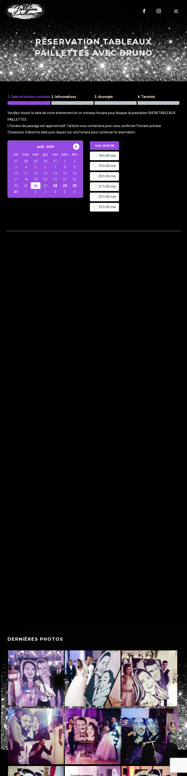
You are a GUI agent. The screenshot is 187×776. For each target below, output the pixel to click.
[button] (14, 146)
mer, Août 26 (104, 145)
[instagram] (159, 11)
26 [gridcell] (35, 185)
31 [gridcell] (16, 192)
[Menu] (176, 11)
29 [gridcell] (65, 185)
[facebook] (144, 11)
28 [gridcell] (55, 185)
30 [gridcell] (74, 185)
